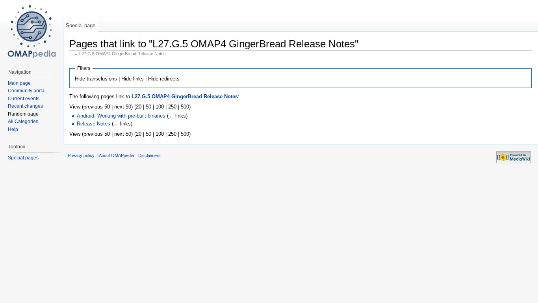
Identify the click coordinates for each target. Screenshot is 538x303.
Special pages (23, 158)
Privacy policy (81, 155)
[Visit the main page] (31, 31)
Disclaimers (149, 155)
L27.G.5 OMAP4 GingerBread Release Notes (185, 96)
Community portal (27, 91)
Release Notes (93, 124)
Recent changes (25, 106)
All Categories (23, 121)
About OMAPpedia (116, 155)
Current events (23, 98)
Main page (19, 83)
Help (13, 129)
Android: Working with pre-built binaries (121, 116)
